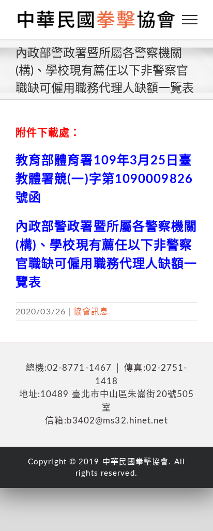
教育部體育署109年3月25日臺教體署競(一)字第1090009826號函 (104, 179)
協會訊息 (91, 312)
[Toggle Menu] (190, 19)
